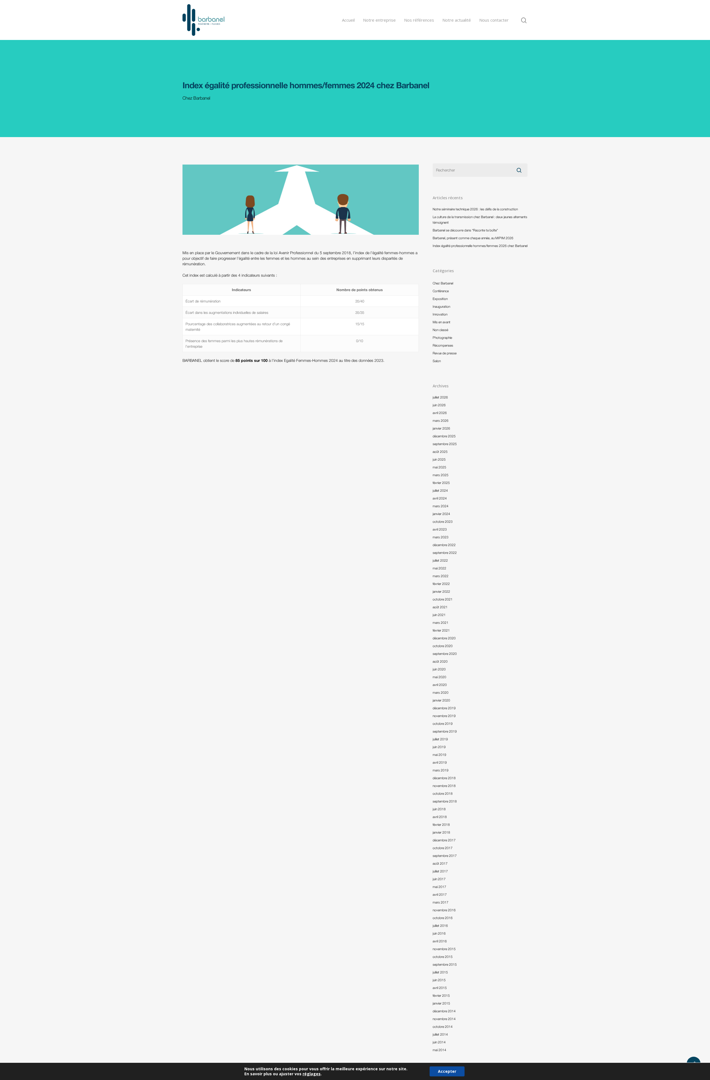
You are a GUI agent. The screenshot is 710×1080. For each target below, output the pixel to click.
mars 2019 (440, 770)
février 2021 (441, 630)
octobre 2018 (443, 793)
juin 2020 (439, 669)
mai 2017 (439, 887)
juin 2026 (439, 405)
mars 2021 (440, 622)
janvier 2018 (441, 832)
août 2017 (440, 863)
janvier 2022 (441, 591)
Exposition (440, 299)
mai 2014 (439, 1050)
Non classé (440, 330)
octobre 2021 (443, 599)
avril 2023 (440, 529)
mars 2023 (440, 537)
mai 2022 (439, 568)
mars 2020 (440, 692)
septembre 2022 (445, 553)
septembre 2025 (445, 444)
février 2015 (441, 995)
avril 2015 (440, 988)
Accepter (447, 1071)
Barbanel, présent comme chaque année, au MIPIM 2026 (473, 238)
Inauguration (441, 306)
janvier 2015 (441, 1003)
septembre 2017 (445, 856)
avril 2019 (440, 762)
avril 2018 (440, 817)
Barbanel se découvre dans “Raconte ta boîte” (465, 230)
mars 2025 (440, 475)
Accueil (348, 20)
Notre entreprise (379, 20)
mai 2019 (439, 755)
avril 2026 (440, 413)
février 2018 (441, 824)
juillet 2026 (440, 397)
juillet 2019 (440, 739)
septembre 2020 (445, 654)
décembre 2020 (444, 638)
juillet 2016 (440, 925)
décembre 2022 (444, 545)
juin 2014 (439, 1042)
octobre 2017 (443, 848)
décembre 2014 (444, 1011)
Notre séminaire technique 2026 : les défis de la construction (475, 209)
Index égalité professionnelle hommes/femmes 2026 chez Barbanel (480, 246)
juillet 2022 (440, 560)
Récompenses (443, 345)
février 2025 (441, 483)
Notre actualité (456, 20)
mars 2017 (440, 902)
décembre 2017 (444, 840)
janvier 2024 (441, 514)
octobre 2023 (443, 521)
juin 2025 (439, 459)
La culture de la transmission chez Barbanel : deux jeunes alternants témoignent (480, 219)
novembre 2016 (444, 910)
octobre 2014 (443, 1027)
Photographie (442, 337)
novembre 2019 (444, 716)
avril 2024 (440, 498)
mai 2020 (439, 677)
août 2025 (440, 452)
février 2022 (441, 584)
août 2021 (440, 607)
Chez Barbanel (196, 97)
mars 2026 (440, 420)
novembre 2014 (444, 1019)
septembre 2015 (445, 964)
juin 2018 (439, 809)
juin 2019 (439, 747)
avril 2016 (440, 941)
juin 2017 (439, 879)
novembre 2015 (444, 949)
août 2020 (440, 661)
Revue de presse (445, 353)
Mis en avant (441, 322)
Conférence (441, 291)
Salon (437, 361)
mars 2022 (440, 576)
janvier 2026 (441, 428)
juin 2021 (439, 615)
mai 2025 (439, 467)
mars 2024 (440, 506)
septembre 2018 (445, 801)
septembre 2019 (445, 731)
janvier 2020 (441, 700)
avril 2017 (440, 894)
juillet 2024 (440, 490)
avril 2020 (440, 685)
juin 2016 (439, 933)
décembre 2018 (444, 778)
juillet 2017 (440, 871)
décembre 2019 (444, 708)
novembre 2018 (444, 786)
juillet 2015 (440, 972)
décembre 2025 (444, 436)
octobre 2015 (443, 957)
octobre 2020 (443, 646)
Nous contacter (494, 20)
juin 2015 (439, 980)
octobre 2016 (443, 918)
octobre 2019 (443, 723)
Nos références (419, 20)
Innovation (440, 314)
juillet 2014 (440, 1034)
